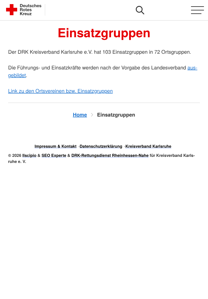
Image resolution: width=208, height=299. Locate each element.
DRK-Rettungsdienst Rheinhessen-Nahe (110, 155)
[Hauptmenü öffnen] (197, 10)
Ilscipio (29, 155)
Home (80, 114)
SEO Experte (54, 155)
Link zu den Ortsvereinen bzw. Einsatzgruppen (60, 90)
